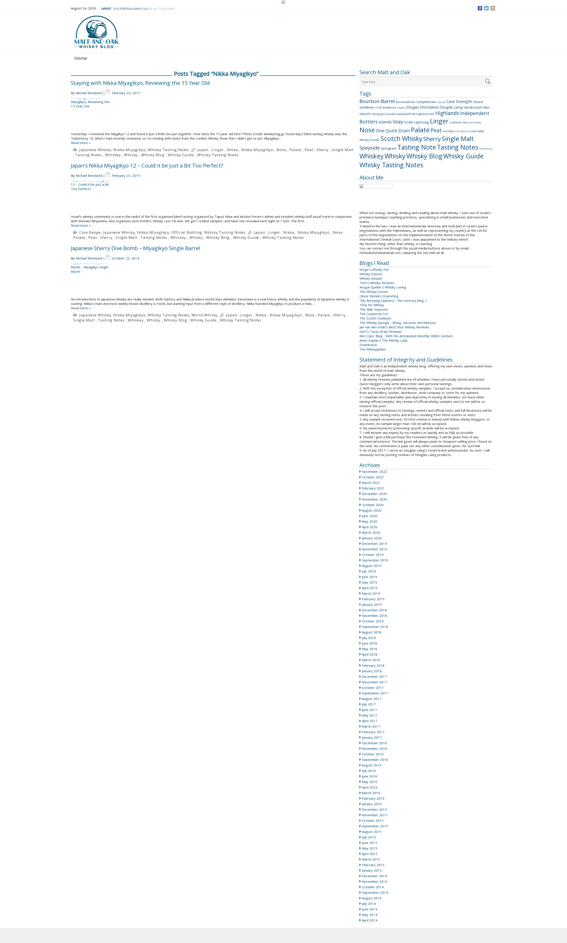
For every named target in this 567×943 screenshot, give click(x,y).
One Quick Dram (393, 131)
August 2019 (371, 565)
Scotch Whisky (401, 138)
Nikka (232, 149)
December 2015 (374, 809)
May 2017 (369, 715)
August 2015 (371, 831)
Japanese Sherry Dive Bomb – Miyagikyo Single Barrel (135, 248)
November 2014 (374, 881)
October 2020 (373, 505)
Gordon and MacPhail (400, 114)
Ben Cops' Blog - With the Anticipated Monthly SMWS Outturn (406, 336)
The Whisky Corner (373, 291)
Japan (202, 149)
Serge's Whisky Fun (374, 269)
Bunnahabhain (405, 102)
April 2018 (369, 654)
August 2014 (371, 898)
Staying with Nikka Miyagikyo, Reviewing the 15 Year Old (140, 82)
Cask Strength (459, 101)
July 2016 (369, 770)
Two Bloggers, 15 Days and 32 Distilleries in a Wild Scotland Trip (146, 6)
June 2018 (369, 643)
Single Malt (458, 138)
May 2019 (369, 582)
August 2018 (371, 632)
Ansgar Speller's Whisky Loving (382, 287)
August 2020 (371, 510)
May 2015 (369, 848)
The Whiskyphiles (372, 349)
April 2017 (369, 721)
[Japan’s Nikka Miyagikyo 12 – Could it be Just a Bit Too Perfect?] (213, 197)
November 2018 (374, 615)
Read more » (81, 142)
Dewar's (401, 107)
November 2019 (374, 549)
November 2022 (374, 471)
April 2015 (369, 853)
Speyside (369, 147)
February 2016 (373, 798)
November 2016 (374, 748)
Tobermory (485, 148)
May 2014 (369, 914)
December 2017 (374, 676)
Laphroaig (421, 122)
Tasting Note (416, 147)
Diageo (413, 107)
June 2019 (369, 577)
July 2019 (369, 571)
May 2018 (369, 649)
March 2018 (371, 660)
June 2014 (369, 909)
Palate (420, 129)
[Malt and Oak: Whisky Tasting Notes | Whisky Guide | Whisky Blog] (96, 32)
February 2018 (373, 665)
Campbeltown (426, 102)
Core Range (90, 232)
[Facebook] (480, 8)
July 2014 (369, 903)
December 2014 (374, 876)
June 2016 (369, 776)
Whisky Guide (463, 156)
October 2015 (373, 820)
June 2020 (369, 516)
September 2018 (375, 626)
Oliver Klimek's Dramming (378, 296)
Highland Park (425, 114)
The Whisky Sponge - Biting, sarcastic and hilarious (397, 322)
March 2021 (371, 482)
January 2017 (372, 737)
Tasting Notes (457, 147)
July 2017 (369, 704)
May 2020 (369, 521)
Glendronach (472, 107)
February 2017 (373, 732)
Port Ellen (448, 131)
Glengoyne (378, 114)
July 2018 (369, 637)
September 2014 (375, 892)
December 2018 (374, 610)
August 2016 (371, 765)
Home (80, 58)
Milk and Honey (472, 122)
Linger (439, 121)
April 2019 (369, 588)
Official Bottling (186, 232)
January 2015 (372, 870)
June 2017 (369, 709)
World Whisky (204, 315)
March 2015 (371, 859)
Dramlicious (368, 345)
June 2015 (369, 842)
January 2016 (372, 804)
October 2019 (373, 554)
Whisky (395, 156)
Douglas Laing (451, 107)
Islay (398, 121)
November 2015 (374, 815)
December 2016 (374, 743)
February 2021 (373, 488)
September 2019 (375, 560)
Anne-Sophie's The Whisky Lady (383, 340)
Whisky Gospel (370, 278)
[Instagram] (492, 8)
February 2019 (373, 599)
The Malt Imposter (373, 309)
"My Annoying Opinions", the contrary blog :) (392, 300)
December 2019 (374, 543)
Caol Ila (441, 102)
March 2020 (371, 532)
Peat (436, 130)
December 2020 (374, 493)
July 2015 (369, 837)
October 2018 (373, 621)
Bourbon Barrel (377, 101)
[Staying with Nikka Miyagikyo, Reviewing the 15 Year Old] (213, 115)
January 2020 (372, 538)
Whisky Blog (424, 156)
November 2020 (374, 499)
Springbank (388, 148)
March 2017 (371, 726)
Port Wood (461, 131)
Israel (408, 122)
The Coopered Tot (373, 314)
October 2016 (373, 754)
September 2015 (375, 826)
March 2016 (371, 793)
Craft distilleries (385, 107)
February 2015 (373, 865)
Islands (385, 122)
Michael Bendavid (89, 93)
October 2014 (373, 887)
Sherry (432, 139)
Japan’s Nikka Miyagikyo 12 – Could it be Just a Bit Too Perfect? (147, 165)
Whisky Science (370, 274)
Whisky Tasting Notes (391, 164)
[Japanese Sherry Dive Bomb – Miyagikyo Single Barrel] (213, 280)
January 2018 (372, 671)
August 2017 (371, 698)
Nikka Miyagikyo (129, 149)
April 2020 (369, 527)
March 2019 (371, 593)
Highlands (447, 113)
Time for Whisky (371, 305)
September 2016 (375, 759)
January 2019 (372, 604)
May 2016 (369, 781)
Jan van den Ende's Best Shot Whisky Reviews (394, 327)
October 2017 (373, 687)
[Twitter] (486, 8)
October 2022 (373, 477)
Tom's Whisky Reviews (376, 283)
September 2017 (375, 693)
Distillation (429, 107)
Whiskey (371, 156)
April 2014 (369, 920)
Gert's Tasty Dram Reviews (380, 331)
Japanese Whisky (95, 149)
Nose (367, 129)
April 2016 (369, 787)
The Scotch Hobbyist (375, 318)
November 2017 (374, 682)
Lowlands (456, 122)
